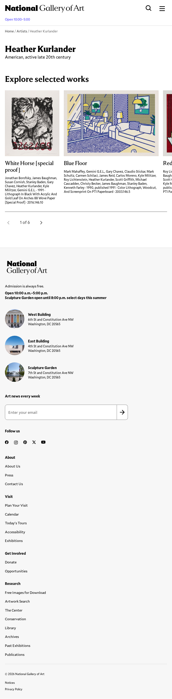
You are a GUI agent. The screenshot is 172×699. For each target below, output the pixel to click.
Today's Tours (16, 523)
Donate (11, 562)
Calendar (12, 514)
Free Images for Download (25, 592)
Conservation (15, 618)
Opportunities (16, 571)
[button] (8, 222)
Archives (12, 636)
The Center (13, 610)
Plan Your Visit (16, 505)
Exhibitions (14, 540)
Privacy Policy (13, 689)
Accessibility (15, 531)
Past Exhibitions (17, 645)
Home (9, 31)
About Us (12, 466)
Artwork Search (17, 601)
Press (9, 475)
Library (10, 627)
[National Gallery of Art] (86, 266)
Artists (22, 31)
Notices (10, 683)
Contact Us (14, 483)
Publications (14, 654)
